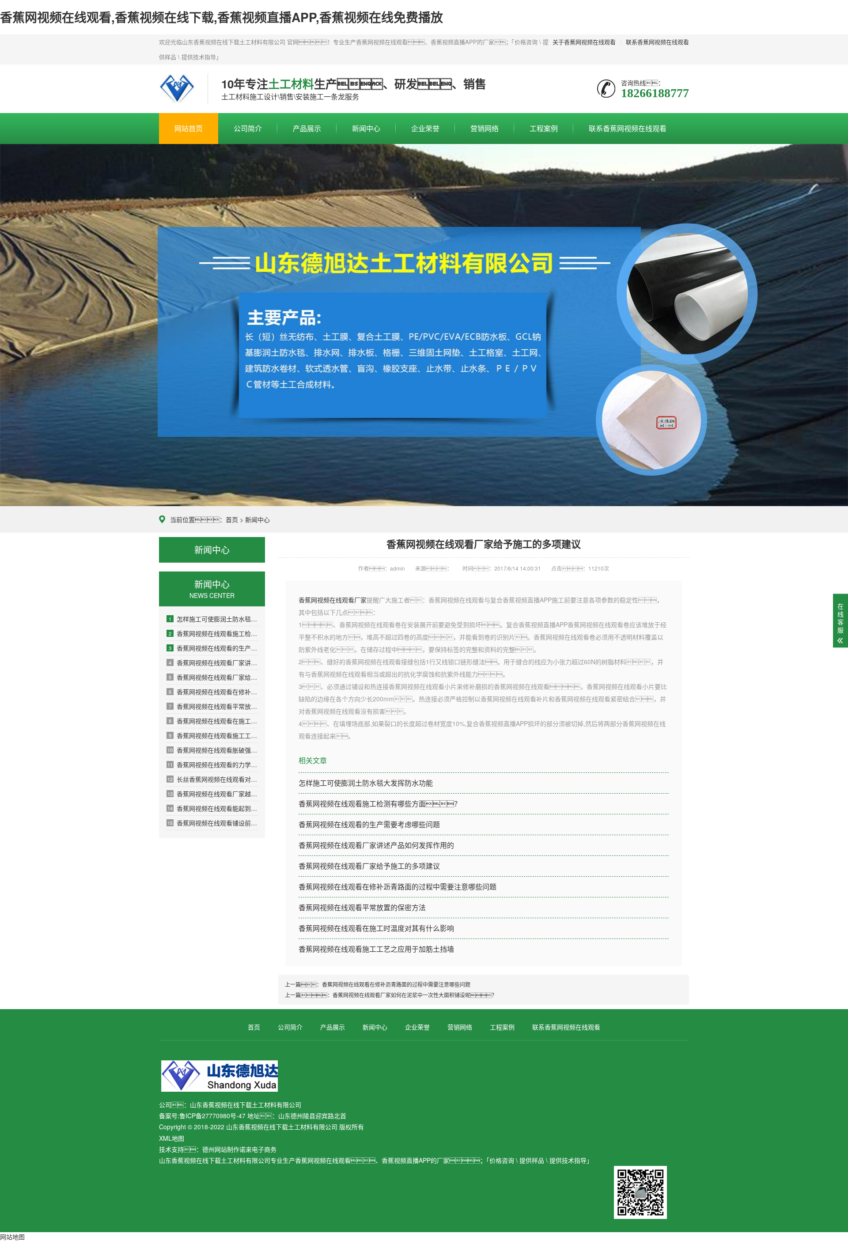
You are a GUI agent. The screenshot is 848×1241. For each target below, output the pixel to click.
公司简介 (248, 128)
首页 (232, 519)
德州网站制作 (220, 1149)
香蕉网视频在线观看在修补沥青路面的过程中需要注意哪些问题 (213, 691)
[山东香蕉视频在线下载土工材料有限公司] (176, 88)
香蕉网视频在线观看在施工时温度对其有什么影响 (213, 720)
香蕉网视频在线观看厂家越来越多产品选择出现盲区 (212, 793)
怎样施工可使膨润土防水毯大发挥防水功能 (213, 618)
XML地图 (171, 1138)
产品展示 (307, 128)
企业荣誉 (425, 128)
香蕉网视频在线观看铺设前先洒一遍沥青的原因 (212, 822)
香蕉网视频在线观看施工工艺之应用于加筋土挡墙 (213, 735)
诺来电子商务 (257, 1149)
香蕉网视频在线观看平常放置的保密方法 (213, 706)
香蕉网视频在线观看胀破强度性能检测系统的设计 (212, 749)
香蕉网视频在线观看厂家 (333, 599)
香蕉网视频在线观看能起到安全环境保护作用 (212, 808)
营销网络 (484, 128)
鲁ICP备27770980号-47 (212, 1115)
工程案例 (544, 128)
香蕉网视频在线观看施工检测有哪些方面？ (380, 803)
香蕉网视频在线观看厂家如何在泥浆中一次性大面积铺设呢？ (415, 995)
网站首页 (188, 128)
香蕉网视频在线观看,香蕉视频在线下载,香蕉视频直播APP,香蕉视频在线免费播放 (221, 17)
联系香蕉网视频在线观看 (657, 42)
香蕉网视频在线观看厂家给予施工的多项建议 (213, 677)
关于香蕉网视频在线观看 (584, 42)
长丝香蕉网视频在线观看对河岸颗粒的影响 (212, 779)
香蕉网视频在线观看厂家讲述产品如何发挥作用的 (213, 662)
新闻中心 (366, 128)
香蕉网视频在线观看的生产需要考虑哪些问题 (213, 647)
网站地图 (12, 1236)
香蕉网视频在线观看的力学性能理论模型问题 (212, 764)
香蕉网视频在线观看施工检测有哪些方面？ (213, 633)
